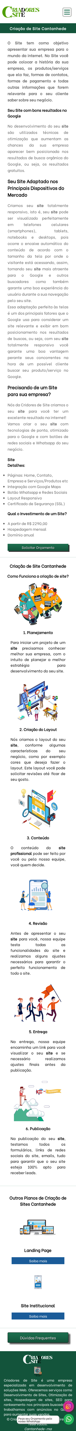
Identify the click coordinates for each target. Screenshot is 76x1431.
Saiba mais (38, 1260)
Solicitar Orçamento (38, 547)
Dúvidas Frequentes (38, 1337)
